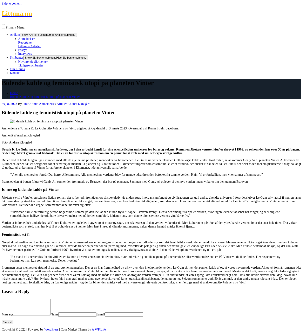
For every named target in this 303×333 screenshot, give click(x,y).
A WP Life (99, 329)
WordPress (51, 329)
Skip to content (11, 3)
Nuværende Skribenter (33, 61)
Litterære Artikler (29, 46)
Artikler (15, 34)
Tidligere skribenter (30, 65)
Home (14, 93)
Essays (22, 50)
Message (7, 314)
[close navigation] (3, 28)
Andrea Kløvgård (78, 103)
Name (54, 314)
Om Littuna (17, 69)
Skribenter (16, 57)
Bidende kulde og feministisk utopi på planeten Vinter (45, 96)
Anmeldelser (26, 38)
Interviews (25, 53)
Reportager (25, 42)
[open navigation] (3, 24)
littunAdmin (30, 103)
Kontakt (15, 73)
